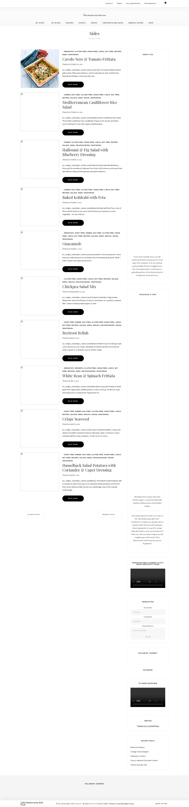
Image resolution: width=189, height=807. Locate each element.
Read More (73, 84)
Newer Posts (109, 514)
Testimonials (150, 3)
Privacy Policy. (103, 803)
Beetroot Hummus (137, 747)
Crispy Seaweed (75, 419)
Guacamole (72, 243)
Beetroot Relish (75, 332)
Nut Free (109, 51)
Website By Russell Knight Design (121, 803)
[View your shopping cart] (164, 3)
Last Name (148, 617)
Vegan (86, 98)
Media (119, 3)
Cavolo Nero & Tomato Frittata (89, 59)
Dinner (67, 95)
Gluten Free (80, 51)
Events (82, 23)
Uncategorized (83, 145)
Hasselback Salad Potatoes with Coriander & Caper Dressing (89, 467)
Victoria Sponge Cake (138, 765)
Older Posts (34, 514)
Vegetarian (73, 54)
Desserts (79, 368)
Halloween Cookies (138, 756)
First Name (148, 607)
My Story (40, 23)
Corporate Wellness (112, 23)
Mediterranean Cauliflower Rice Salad (89, 105)
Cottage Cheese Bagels (139, 751)
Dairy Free (80, 233)
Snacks (108, 236)
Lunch (101, 51)
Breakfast (69, 51)
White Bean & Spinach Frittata (88, 375)
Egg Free (75, 95)
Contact (109, 3)
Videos (94, 23)
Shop (150, 23)
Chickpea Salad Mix (79, 286)
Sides (64, 54)
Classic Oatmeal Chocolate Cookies (144, 760)
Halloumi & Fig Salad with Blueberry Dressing (85, 152)
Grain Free (92, 51)
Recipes (70, 23)
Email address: (148, 626)
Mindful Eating (136, 23)
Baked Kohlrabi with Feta (84, 197)
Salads (73, 98)
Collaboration (133, 3)
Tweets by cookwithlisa (148, 726)
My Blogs (56, 23)
